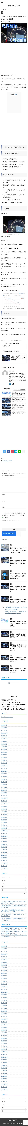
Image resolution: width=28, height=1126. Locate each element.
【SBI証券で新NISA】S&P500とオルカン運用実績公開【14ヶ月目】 (18, 395)
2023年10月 (4, 771)
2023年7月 (4, 779)
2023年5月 (4, 784)
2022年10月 (4, 803)
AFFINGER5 (22, 1123)
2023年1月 (4, 795)
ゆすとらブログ (14, 6)
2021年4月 (4, 852)
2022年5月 (4, 817)
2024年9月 (4, 741)
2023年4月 (4, 787)
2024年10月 (4, 738)
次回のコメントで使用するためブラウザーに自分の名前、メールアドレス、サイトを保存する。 (13, 514)
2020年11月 (4, 866)
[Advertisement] (14, 58)
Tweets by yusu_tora (7, 717)
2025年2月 (4, 727)
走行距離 (10, 460)
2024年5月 (4, 752)
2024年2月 (4, 760)
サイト (3, 507)
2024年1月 (4, 763)
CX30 (3, 460)
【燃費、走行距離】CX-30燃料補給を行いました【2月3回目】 (13, 919)
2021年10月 (4, 836)
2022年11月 (4, 801)
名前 (3, 494)
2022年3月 (4, 822)
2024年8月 (4, 744)
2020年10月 (4, 868)
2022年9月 (4, 806)
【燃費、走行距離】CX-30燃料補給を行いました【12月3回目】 (18, 589)
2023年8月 (4, 776)
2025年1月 (4, 730)
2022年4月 (4, 820)
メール (4, 501)
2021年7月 (4, 844)
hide (16, 94)
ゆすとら (14, 929)
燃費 (6, 460)
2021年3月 (4, 855)
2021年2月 (4, 857)
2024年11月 (4, 736)
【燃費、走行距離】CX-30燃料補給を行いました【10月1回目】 (18, 563)
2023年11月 (4, 768)
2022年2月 (4, 825)
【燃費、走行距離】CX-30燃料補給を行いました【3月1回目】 (18, 400)
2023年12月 (4, 765)
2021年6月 (4, 847)
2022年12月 (4, 798)
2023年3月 (4, 790)
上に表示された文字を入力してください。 (12, 520)
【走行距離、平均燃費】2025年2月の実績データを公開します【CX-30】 (18, 407)
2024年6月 (4, 749)
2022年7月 (4, 811)
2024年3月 (4, 757)
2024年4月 (4, 755)
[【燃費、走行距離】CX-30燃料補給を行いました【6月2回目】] (15, 451)
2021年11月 (4, 833)
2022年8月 (4, 809)
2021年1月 (4, 860)
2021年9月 (4, 839)
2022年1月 (4, 828)
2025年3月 (4, 725)
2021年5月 (4, 849)
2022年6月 (4, 814)
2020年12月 (4, 863)
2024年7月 (4, 746)
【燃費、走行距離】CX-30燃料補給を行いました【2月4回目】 (18, 413)
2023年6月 (4, 782)
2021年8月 (4, 841)
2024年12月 (4, 733)
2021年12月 (4, 830)
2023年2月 (4, 792)
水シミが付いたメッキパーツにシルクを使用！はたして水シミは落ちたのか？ (18, 576)
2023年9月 (4, 773)
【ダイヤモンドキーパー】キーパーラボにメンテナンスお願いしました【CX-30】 (18, 550)
